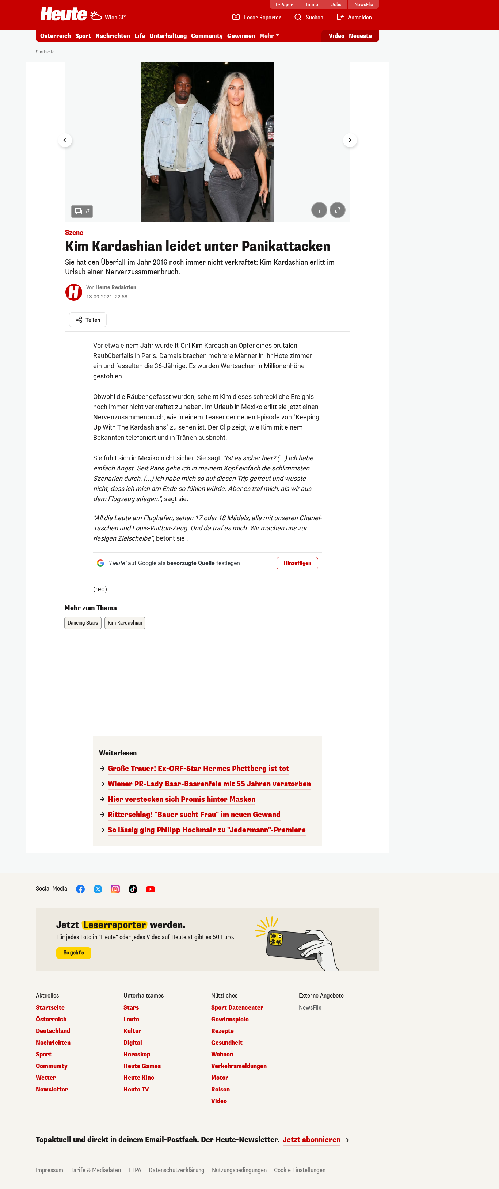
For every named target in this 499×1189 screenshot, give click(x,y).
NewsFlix (310, 1007)
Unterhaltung (168, 36)
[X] (98, 888)
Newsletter (52, 1089)
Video (336, 36)
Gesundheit (227, 1043)
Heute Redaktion (115, 287)
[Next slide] (350, 140)
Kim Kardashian (125, 623)
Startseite (45, 51)
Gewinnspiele (230, 1019)
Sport (83, 36)
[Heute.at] (63, 14)
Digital (132, 1043)
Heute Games (142, 1066)
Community (207, 36)
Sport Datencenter (237, 1007)
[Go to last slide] (65, 140)
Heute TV (136, 1089)
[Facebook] (80, 888)
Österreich (55, 36)
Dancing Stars (83, 623)
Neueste (360, 36)
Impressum (49, 1170)
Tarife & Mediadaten (96, 1170)
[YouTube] (150, 888)
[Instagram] (115, 888)
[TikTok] (133, 888)
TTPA (134, 1170)
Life (139, 36)
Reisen (220, 1089)
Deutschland (53, 1031)
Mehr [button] (266, 36)
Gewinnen (241, 36)
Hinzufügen (297, 563)
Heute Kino (138, 1078)
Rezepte (222, 1031)
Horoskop (136, 1054)
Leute (131, 1019)
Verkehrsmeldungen (239, 1066)
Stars (131, 1007)
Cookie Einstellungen (299, 1170)
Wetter (46, 1078)
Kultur (132, 1031)
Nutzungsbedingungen (239, 1170)
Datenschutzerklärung (177, 1170)
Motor (219, 1078)
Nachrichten (53, 1043)
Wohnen (222, 1054)
